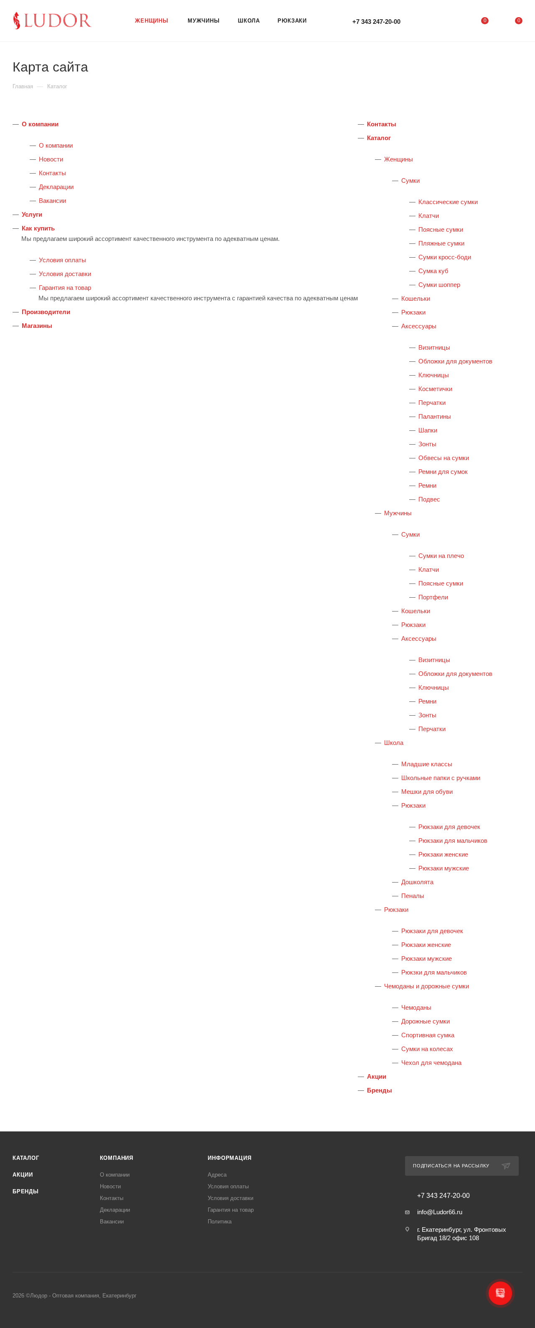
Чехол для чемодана (431, 1062)
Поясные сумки (440, 229)
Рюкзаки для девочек (449, 826)
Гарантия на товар (65, 287)
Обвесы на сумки (443, 457)
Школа (393, 742)
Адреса (217, 1175)
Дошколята (417, 881)
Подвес (429, 499)
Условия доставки (65, 273)
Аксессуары (418, 326)
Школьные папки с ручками (440, 777)
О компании (40, 124)
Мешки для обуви (427, 791)
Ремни (427, 485)
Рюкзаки (413, 312)
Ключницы (433, 375)
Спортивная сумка (427, 1035)
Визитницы (434, 347)
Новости (51, 159)
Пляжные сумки (441, 243)
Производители (46, 311)
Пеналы (412, 895)
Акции (376, 1076)
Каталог (379, 137)
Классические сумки (448, 201)
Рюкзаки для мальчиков (452, 840)
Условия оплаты (62, 260)
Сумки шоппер (439, 284)
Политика (220, 1221)
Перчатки (432, 402)
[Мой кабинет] (450, 22)
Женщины (398, 159)
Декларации (56, 186)
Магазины (37, 325)
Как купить (38, 228)
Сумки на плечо (441, 555)
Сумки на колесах (427, 1048)
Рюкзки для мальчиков (434, 972)
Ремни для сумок (443, 471)
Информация (229, 1158)
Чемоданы (416, 1007)
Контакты (52, 173)
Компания (116, 1158)
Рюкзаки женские (443, 854)
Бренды (379, 1090)
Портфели (433, 597)
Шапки (427, 430)
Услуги (32, 214)
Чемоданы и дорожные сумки (426, 986)
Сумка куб (433, 270)
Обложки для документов (455, 361)
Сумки (410, 180)
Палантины (434, 416)
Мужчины (398, 513)
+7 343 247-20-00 (376, 21)
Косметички (435, 388)
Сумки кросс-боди (444, 257)
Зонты (427, 444)
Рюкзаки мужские (443, 868)
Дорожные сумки (425, 1021)
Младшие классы (426, 764)
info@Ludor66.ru (439, 1211)
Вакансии (52, 200)
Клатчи (428, 215)
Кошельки (415, 298)
